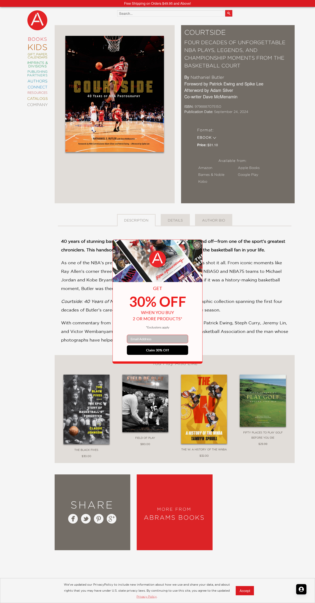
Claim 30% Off (157, 350)
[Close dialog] (197, 245)
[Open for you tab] (301, 589)
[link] (157, 259)
